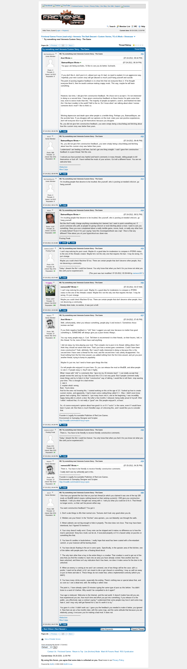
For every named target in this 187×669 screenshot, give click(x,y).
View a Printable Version (53, 639)
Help (143, 26)
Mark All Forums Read (110, 652)
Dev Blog (103, 6)
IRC (135, 26)
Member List (125, 26)
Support (117, 6)
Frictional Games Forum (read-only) (56, 37)
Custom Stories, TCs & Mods (110, 37)
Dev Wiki (111, 6)
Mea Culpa (63, 169)
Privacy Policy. (118, 660)
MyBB (52, 664)
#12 (142, 136)
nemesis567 (138, 273)
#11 (142, 54)
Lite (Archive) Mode (92, 652)
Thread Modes (140, 49)
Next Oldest (48, 629)
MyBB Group (68, 664)
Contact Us (52, 652)
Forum (86, 6)
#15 (142, 249)
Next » (71, 45)
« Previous (53, 45)
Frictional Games (77, 6)
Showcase (128, 37)
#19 (142, 461)
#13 (142, 179)
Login (58, 30)
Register (65, 30)
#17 (142, 315)
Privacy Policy (94, 6)
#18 (142, 430)
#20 (142, 493)
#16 (142, 283)
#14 (142, 210)
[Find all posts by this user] (63, 132)
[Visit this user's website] (63, 243)
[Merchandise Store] (125, 6)
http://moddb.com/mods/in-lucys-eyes (74, 420)
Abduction (63, 167)
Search (112, 26)
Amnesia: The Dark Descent (85, 37)
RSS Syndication (126, 652)
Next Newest (60, 629)
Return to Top (77, 652)
